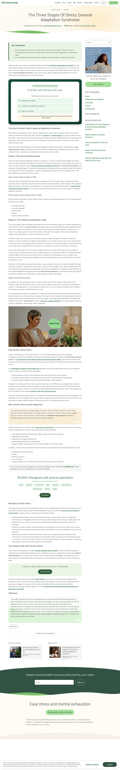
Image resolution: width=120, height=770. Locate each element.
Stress (66, 10)
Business (58, 3)
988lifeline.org (69, 466)
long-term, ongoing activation (50, 301)
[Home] (9, 3)
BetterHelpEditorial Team (52, 26)
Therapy (88, 105)
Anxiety (21, 485)
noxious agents (57, 135)
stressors (46, 135)
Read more (13, 626)
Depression (29, 485)
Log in (104, 3)
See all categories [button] (92, 114)
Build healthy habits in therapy (60, 712)
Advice (70, 3)
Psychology (89, 102)
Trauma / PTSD (39, 485)
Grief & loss (55, 485)
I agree (110, 765)
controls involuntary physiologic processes (45, 166)
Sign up (80, 682)
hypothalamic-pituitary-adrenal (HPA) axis (25, 368)
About (64, 3)
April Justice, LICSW (88, 26)
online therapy (40, 579)
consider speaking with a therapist (46, 550)
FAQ (74, 3)
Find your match (45, 572)
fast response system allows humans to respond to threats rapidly (39, 359)
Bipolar (55, 489)
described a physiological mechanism (61, 65)
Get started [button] (98, 84)
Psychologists (90, 109)
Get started (113, 3)
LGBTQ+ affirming (66, 485)
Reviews (79, 3)
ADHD (47, 485)
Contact (96, 3)
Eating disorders (37, 489)
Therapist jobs (88, 3)
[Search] (109, 42)
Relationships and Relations (94, 99)
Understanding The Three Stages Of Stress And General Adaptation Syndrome (97, 126)
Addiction (47, 489)
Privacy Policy (71, 762)
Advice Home (55, 10)
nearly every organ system (44, 427)
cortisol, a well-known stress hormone (43, 391)
